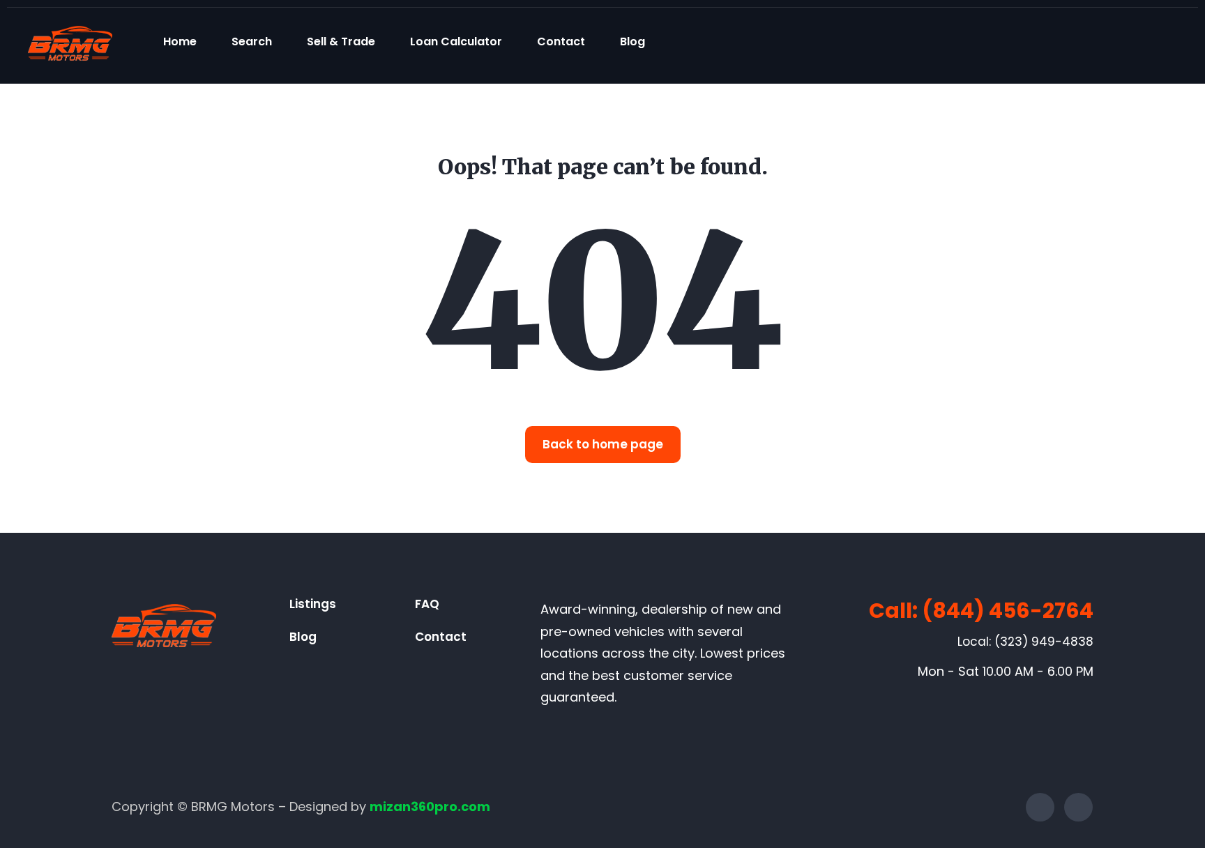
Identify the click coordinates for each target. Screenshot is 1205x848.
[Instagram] (1078, 807)
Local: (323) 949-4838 (1025, 641)
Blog (632, 41)
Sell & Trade (341, 41)
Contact (561, 41)
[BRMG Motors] (70, 41)
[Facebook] (1040, 807)
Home (180, 41)
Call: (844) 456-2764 (981, 611)
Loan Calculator (456, 41)
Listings (312, 604)
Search (252, 41)
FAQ (427, 604)
